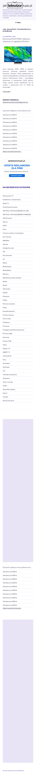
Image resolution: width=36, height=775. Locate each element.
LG (4, 259)
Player (5, 307)
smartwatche (7, 356)
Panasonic (6, 296)
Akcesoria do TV (8, 196)
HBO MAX (6, 240)
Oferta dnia (6, 289)
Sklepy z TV (6, 348)
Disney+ (5, 222)
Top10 (5, 386)
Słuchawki (6, 367)
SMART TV (6, 352)
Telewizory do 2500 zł (10, 126)
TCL (4, 371)
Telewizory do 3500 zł (10, 133)
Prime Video (7, 319)
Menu (19, 22)
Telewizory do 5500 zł (10, 148)
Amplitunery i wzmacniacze (12, 199)
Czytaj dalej (6, 91)
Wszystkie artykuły (9, 389)
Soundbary (6, 363)
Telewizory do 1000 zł (10, 115)
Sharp (5, 345)
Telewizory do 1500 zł (10, 118)
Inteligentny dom (8, 248)
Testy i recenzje (8, 382)
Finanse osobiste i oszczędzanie (13, 233)
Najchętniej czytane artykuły (12, 278)
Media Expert (7, 266)
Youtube (5, 397)
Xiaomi (5, 393)
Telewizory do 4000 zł (10, 137)
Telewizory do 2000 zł (10, 122)
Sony (4, 360)
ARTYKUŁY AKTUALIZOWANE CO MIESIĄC (17, 214)
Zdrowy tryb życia (8, 400)
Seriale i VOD (7, 341)
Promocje (6, 326)
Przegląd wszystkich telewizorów (13, 330)
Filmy (4, 229)
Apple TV (6, 203)
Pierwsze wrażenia (9, 304)
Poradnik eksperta (9, 311)
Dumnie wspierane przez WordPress (13, 770)
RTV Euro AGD (7, 333)
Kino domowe (7, 255)
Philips (5, 300)
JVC (4, 252)
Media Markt (7, 270)
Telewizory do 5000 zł (10, 144)
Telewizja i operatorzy (10, 374)
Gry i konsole (7, 237)
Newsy (5, 285)
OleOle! (5, 293)
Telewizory (6, 378)
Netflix (5, 281)
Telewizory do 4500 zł (10, 141)
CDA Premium (7, 218)
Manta (5, 263)
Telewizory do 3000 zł (10, 130)
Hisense (5, 244)
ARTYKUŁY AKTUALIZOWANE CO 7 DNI (16, 211)
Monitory (6, 274)
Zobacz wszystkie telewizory (12, 151)
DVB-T (5, 226)
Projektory (6, 322)
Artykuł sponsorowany (10, 207)
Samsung (6, 337)
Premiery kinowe (8, 315)
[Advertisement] (18, 490)
